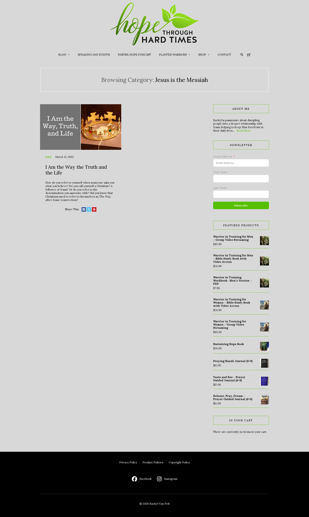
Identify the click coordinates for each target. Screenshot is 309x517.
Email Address (222, 156)
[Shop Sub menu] (209, 55)
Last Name (220, 187)
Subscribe (241, 205)
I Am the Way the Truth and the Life (76, 170)
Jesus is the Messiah (181, 79)
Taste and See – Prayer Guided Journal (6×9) (229, 378)
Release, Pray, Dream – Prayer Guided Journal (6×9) (232, 397)
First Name (220, 172)
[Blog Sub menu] (69, 55)
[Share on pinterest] (94, 209)
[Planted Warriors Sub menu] (189, 55)
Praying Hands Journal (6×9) (233, 361)
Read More (244, 130)
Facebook (145, 479)
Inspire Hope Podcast (134, 54)
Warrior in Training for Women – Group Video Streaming (229, 324)
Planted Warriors (173, 54)
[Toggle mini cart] (249, 54)
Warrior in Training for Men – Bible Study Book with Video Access (233, 259)
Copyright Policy (179, 462)
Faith (48, 157)
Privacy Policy (128, 462)
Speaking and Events (94, 54)
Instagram (170, 479)
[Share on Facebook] (84, 209)
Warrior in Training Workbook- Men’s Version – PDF (232, 280)
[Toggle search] (241, 54)
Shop (202, 54)
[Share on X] (89, 209)
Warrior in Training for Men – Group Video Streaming (233, 238)
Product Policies (153, 462)
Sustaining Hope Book (228, 344)
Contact (224, 54)
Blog (62, 54)
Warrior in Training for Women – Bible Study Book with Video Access (231, 302)
